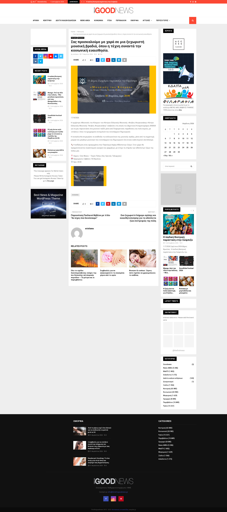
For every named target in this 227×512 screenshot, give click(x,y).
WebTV (165, 371)
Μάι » (171, 156)
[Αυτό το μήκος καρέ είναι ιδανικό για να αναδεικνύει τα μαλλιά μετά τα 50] (79, 431)
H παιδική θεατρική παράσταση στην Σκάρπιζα (101, 2)
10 (183, 138)
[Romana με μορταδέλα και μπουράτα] (39, 153)
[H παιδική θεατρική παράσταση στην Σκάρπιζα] (39, 79)
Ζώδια (165, 385)
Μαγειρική (167, 395)
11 (187, 138)
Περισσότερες (162, 20)
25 (187, 147)
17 (183, 143)
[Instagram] (113, 498)
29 (174, 152)
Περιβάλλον (121, 20)
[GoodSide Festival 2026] (39, 118)
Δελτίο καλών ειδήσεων (66, 20)
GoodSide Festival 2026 (55, 116)
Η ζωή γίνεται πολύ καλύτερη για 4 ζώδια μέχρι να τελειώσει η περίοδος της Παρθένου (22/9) (55, 133)
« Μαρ (165, 156)
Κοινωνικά (98, 20)
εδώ (180, 110)
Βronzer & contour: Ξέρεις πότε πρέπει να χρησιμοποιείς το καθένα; (142, 272)
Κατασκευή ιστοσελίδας (120, 509)
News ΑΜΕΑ (85, 20)
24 (183, 147)
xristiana (76, 54)
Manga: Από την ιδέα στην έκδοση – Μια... (170, 270)
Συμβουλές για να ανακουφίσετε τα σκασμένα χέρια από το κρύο (112, 272)
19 (192, 143)
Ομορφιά (134, 20)
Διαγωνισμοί (168, 382)
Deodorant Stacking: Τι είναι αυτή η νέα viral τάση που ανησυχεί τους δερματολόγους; (99, 460)
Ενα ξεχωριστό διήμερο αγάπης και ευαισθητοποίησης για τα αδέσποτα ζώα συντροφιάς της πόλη (138, 218)
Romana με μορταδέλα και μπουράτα (56, 151)
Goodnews (167, 364)
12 (192, 138)
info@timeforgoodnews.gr (118, 492)
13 (165, 143)
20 (165, 147)
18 (187, 143)
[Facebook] (106, 498)
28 (170, 152)
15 (174, 143)
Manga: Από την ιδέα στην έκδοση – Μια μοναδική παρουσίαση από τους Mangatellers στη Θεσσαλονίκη (55, 98)
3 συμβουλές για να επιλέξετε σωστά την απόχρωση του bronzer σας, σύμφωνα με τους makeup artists (98, 445)
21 (170, 147)
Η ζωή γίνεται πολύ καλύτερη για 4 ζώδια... (169, 291)
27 (165, 152)
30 (179, 152)
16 (179, 143)
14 (170, 143)
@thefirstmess (179, 350)
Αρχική (36, 20)
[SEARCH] (191, 166)
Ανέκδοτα (167, 375)
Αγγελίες (146, 20)
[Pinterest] (121, 498)
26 (192, 147)
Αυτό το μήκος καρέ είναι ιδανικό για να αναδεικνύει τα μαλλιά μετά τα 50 (99, 429)
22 (174, 147)
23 (179, 147)
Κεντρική (47, 20)
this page (50, 181)
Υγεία (109, 20)
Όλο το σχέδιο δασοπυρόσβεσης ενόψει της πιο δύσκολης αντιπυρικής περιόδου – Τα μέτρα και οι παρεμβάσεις (83, 275)
